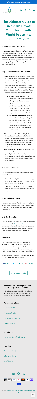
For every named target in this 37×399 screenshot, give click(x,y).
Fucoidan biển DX (9, 308)
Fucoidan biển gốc (10, 313)
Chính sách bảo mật (10, 351)
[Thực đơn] (34, 10)
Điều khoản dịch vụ (10, 356)
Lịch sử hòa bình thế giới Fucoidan (15, 337)
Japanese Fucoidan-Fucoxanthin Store (16, 390)
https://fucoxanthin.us (19, 224)
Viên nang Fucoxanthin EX (12, 318)
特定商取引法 (8, 361)
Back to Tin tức (20, 273)
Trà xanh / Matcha (9, 323)
